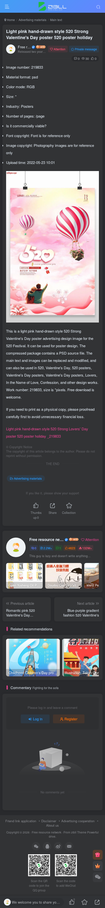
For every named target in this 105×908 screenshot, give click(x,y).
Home (10, 20)
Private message (86, 49)
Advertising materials (32, 20)
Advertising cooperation (77, 821)
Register (70, 718)
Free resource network (24, 46)
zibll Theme (79, 832)
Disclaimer (48, 821)
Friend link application (20, 821)
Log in (37, 718)
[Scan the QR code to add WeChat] (98, 877)
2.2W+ (47, 548)
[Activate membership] (98, 866)
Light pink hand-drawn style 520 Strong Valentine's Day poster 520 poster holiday (49, 34)
